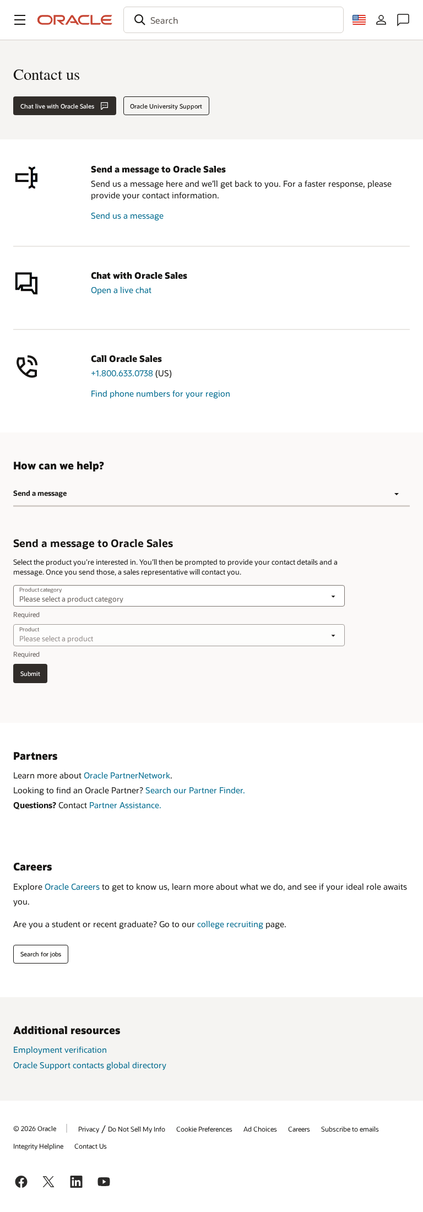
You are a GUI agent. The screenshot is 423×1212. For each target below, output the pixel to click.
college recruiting (230, 923)
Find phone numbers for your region (160, 393)
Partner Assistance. (125, 804)
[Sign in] (381, 19)
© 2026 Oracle (34, 1128)
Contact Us (90, 1145)
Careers (299, 1128)
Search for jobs (40, 954)
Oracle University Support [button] (166, 106)
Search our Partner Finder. (195, 790)
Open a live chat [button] (121, 289)
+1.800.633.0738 (122, 372)
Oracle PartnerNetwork (127, 775)
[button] (19, 19)
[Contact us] (403, 19)
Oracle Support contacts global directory (89, 1064)
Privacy (88, 1128)
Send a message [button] (40, 493)
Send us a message (127, 215)
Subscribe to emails (350, 1128)
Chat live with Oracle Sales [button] (57, 106)
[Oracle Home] (75, 20)
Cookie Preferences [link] (204, 1128)
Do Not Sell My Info (136, 1128)
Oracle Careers (72, 886)
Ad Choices (260, 1128)
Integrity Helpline (38, 1145)
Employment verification (60, 1049)
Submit (30, 673)
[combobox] (233, 20)
